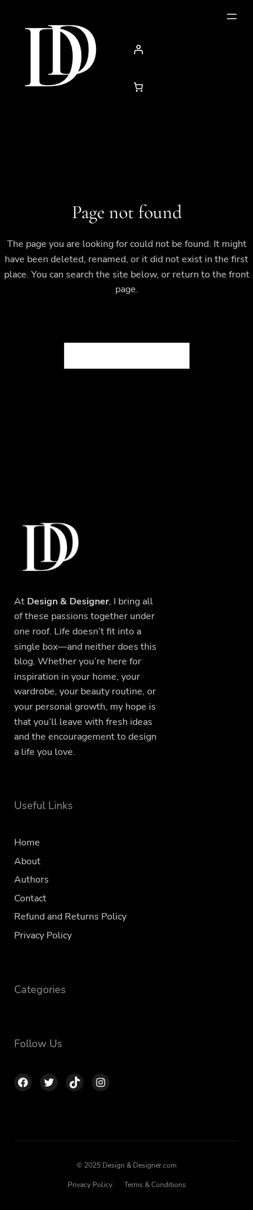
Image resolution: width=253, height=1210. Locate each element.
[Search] (174, 355)
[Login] (182, 49)
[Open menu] (232, 16)
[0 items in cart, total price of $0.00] (138, 87)
